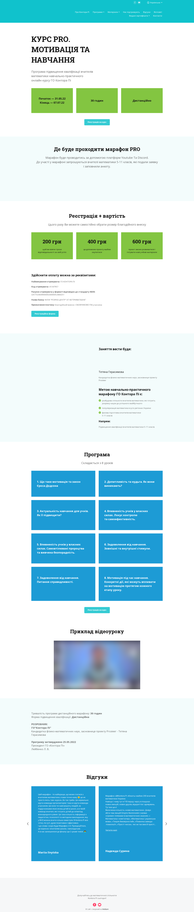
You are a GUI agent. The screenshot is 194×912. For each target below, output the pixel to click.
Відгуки (146, 12)
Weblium (105, 909)
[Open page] (44, 14)
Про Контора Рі (82, 12)
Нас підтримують (131, 12)
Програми (98, 12)
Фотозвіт (158, 12)
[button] (97, 122)
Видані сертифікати (138, 15)
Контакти (157, 15)
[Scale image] (136, 294)
